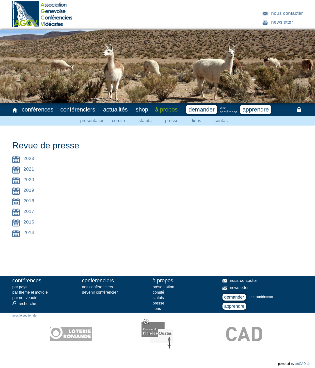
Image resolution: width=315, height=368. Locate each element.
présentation (92, 120)
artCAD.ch (302, 364)
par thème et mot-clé (30, 292)
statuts (145, 120)
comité (118, 120)
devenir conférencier (100, 292)
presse (171, 120)
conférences (37, 109)
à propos (166, 109)
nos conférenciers (97, 287)
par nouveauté (24, 298)
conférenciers (77, 109)
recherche (24, 303)
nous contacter (287, 13)
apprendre (255, 109)
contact (222, 120)
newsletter (282, 22)
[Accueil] (14, 110)
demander (202, 109)
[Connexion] (299, 109)
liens (196, 120)
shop (142, 109)
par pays (19, 287)
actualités (115, 109)
